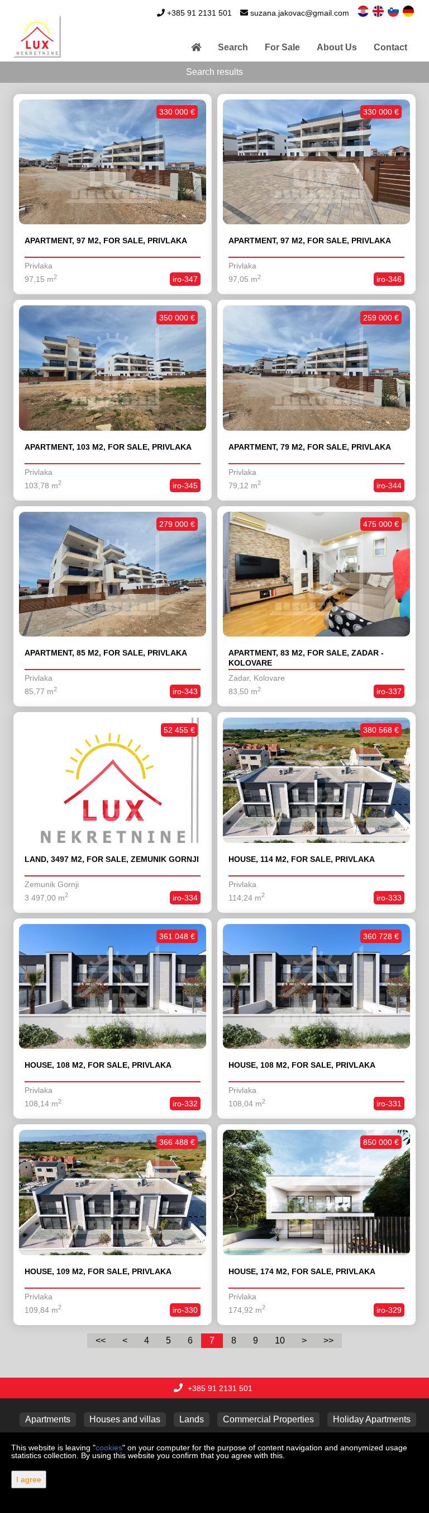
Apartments (47, 1419)
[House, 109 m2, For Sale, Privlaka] (112, 1192)
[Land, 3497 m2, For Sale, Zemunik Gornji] (112, 780)
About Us (337, 47)
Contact (390, 47)
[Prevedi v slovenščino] (394, 10)
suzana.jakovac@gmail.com (299, 12)
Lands (191, 1419)
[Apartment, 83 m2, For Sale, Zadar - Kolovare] (316, 574)
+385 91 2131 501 (199, 12)
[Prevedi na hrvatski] (364, 10)
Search (233, 47)
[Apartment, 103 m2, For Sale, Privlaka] (112, 368)
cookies (109, 1447)
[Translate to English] (379, 10)
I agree (28, 1479)
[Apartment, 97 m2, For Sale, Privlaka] (112, 162)
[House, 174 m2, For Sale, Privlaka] (316, 1192)
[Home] (196, 48)
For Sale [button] (282, 47)
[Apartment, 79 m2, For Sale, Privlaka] (316, 368)
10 (280, 1340)
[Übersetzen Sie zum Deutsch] (409, 10)
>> (328, 1340)
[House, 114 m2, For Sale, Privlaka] (316, 780)
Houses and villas (124, 1419)
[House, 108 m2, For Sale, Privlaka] (112, 986)
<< (101, 1340)
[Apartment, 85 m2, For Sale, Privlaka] (112, 574)
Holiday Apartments (372, 1419)
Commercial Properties (268, 1419)
